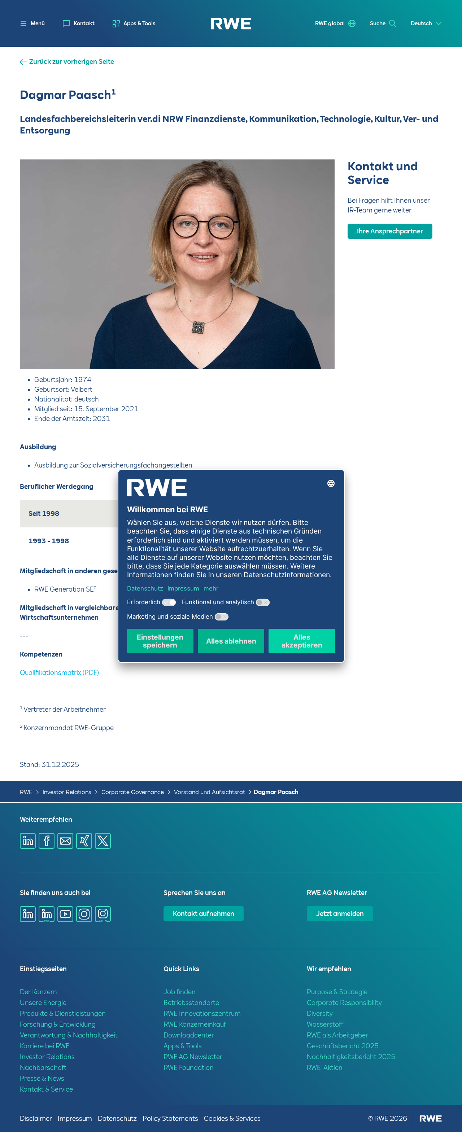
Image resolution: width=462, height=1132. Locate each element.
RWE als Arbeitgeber (337, 1035)
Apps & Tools (139, 23)
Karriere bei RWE (45, 1046)
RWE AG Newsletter (193, 1057)
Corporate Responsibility (344, 1002)
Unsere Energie (43, 1002)
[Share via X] (103, 841)
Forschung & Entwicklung (58, 1024)
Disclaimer (36, 1118)
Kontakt (84, 23)
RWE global (330, 23)
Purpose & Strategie (337, 992)
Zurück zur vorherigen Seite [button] (71, 61)
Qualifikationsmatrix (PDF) (59, 672)
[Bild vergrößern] (317, 351)
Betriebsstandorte (191, 1002)
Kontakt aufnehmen (203, 913)
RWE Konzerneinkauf (195, 1024)
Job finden (180, 992)
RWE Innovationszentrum (202, 1013)
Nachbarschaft (43, 1067)
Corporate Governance (132, 792)
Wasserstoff (325, 1024)
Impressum (75, 1118)
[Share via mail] (65, 841)
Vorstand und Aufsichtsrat (209, 792)
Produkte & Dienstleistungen (63, 1013)
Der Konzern (38, 992)
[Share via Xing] (84, 841)
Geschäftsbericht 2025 (343, 1046)
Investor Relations (67, 792)
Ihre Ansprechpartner (390, 231)
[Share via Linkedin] (28, 841)
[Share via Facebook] (47, 841)
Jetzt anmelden (340, 913)
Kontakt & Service (46, 1089)
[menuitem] (79, 23)
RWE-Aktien (325, 1067)
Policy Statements (170, 1118)
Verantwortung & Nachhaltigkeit (69, 1035)
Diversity (320, 1013)
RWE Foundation (189, 1067)
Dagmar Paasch (276, 792)
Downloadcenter (189, 1035)
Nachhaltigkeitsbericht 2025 (351, 1057)
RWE (26, 792)
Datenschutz (117, 1118)
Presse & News (42, 1078)
